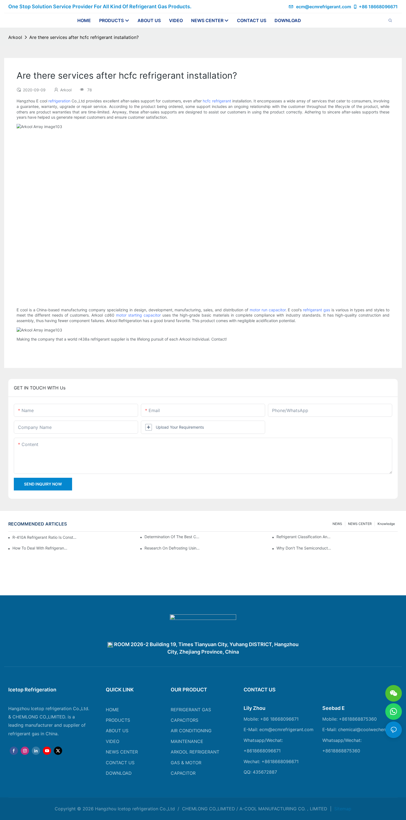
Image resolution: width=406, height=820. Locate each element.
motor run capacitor (268, 309)
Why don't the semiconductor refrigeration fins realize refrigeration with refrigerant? (304, 548)
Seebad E (333, 708)
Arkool (15, 37)
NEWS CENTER (360, 524)
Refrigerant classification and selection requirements (304, 536)
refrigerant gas (316, 309)
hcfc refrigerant (217, 101)
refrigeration (59, 101)
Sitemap (342, 808)
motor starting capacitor (138, 315)
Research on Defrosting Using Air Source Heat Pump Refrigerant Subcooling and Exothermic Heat (172, 548)
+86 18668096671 (378, 6)
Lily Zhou (254, 708)
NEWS (337, 524)
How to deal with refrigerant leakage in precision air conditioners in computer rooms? (40, 548)
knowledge (386, 524)
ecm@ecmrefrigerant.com (323, 6)
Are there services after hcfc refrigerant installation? (84, 37)
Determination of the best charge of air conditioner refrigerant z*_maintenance (172, 536)
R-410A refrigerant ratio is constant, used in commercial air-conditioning (45, 537)
